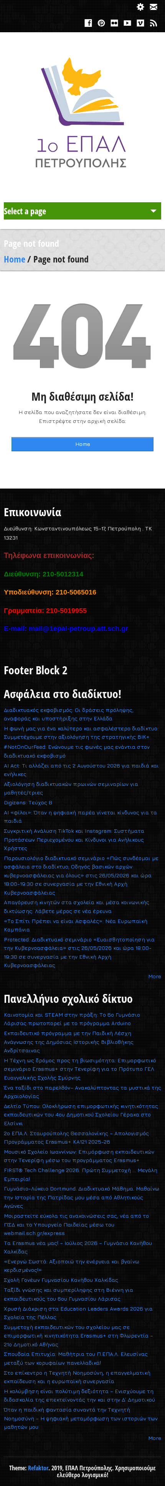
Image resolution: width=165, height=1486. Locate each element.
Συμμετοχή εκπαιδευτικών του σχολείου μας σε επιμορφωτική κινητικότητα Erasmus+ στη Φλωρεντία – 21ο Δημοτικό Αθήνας (78, 1335)
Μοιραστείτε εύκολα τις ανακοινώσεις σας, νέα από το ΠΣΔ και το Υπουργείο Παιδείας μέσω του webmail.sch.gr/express (76, 1224)
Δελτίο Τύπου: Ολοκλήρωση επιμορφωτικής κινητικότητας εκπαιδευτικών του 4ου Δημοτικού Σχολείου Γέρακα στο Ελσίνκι (81, 1114)
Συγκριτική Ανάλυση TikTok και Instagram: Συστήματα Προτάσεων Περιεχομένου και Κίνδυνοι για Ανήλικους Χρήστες (74, 839)
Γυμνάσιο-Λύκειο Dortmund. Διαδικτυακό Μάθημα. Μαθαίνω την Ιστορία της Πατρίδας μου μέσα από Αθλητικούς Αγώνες (81, 1197)
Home (14, 259)
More (154, 976)
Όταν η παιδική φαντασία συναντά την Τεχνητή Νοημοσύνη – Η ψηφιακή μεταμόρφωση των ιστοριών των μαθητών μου (81, 1418)
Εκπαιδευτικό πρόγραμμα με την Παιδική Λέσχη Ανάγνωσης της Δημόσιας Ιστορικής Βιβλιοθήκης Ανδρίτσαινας (69, 1041)
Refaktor (38, 1468)
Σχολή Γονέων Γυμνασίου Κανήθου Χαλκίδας (61, 1279)
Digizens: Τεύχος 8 (28, 802)
